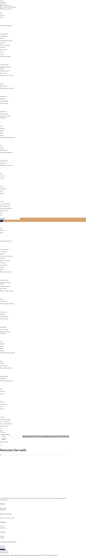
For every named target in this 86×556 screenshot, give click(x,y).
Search (3, 439)
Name (1, 546)
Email (1, 547)
